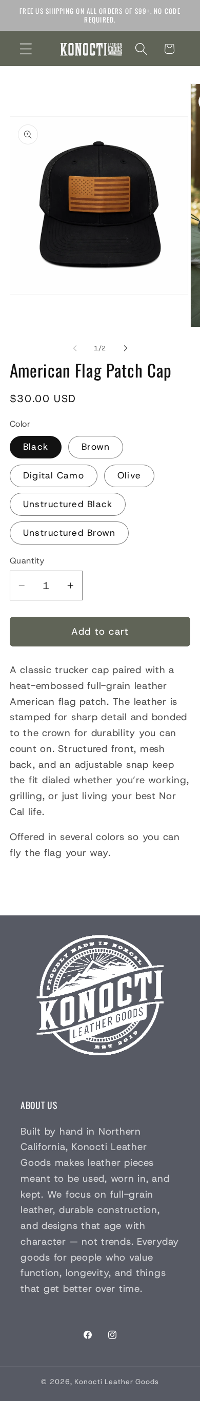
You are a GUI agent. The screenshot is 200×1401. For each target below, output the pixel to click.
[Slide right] (125, 348)
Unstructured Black (68, 504)
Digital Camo (53, 475)
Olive (129, 475)
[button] (26, 49)
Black (35, 447)
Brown (96, 447)
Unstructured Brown (69, 533)
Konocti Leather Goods (116, 1381)
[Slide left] (75, 348)
